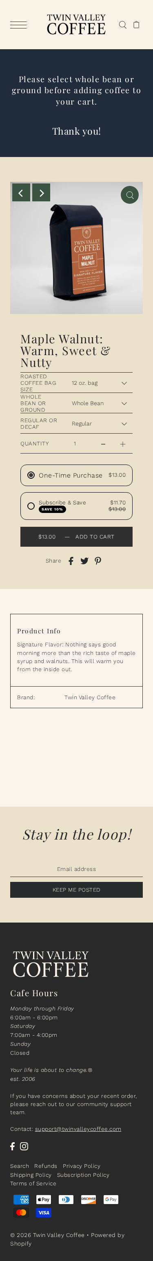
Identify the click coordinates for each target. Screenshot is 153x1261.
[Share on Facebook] (71, 560)
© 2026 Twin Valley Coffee (47, 1235)
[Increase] (123, 443)
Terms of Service (33, 1183)
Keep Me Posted (77, 889)
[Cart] (136, 25)
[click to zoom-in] (130, 195)
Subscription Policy (83, 1175)
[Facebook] (12, 1145)
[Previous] (21, 192)
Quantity (34, 443)
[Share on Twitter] (84, 560)
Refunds (46, 1166)
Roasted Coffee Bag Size (38, 383)
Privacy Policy (81, 1166)
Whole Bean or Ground (33, 403)
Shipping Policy (31, 1175)
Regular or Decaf (38, 423)
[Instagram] (24, 1145)
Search (19, 1166)
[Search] (122, 25)
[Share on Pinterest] (98, 560)
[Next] (41, 192)
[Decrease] (103, 443)
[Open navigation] (20, 24)
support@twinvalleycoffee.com (78, 1129)
